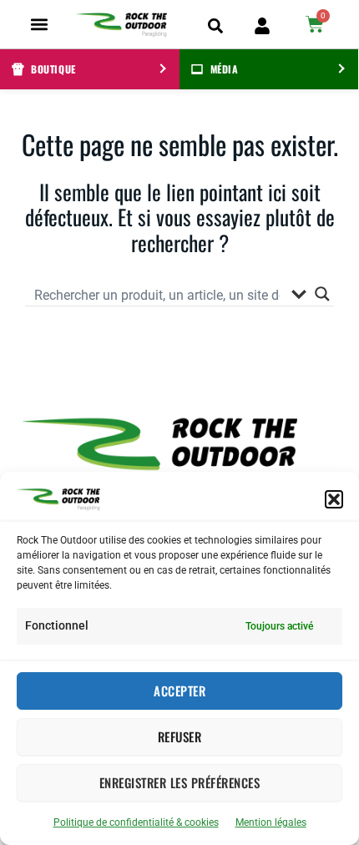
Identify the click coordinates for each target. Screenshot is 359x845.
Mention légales (270, 822)
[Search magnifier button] (322, 294)
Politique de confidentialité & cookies (136, 822)
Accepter (179, 690)
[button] (334, 499)
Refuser (180, 736)
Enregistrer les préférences (179, 782)
